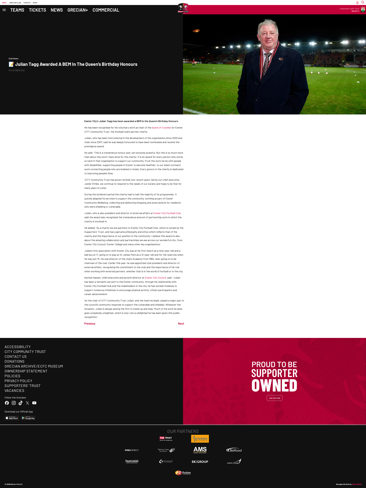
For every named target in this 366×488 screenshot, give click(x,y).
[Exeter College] (234, 461)
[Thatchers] (132, 462)
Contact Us (16, 356)
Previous (89, 323)
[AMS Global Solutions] (200, 450)
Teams (17, 9)
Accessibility (18, 346)
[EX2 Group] (200, 461)
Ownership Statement (26, 371)
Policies (12, 376)
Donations (15, 361)
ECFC (4, 3)
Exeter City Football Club (167, 213)
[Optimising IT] (166, 462)
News (57, 9)
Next (181, 323)
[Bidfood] (234, 450)
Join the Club (274, 398)
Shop (35, 3)
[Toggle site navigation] (4, 9)
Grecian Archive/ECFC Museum (34, 366)
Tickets (26, 3)
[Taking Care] (166, 450)
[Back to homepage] (183, 8)
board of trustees (161, 127)
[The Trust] (166, 439)
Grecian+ (77, 9)
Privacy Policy (18, 380)
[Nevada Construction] (200, 439)
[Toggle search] (363, 2)
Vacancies (14, 390)
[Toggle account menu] (357, 2)
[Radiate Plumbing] (183, 473)
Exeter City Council (155, 277)
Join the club (15, 3)
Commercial (106, 9)
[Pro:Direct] (132, 450)
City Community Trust (25, 351)
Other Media (356, 484)
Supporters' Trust (23, 385)
